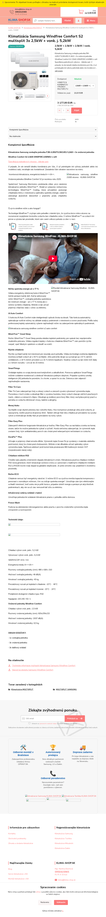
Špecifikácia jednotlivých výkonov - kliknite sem (28, 162)
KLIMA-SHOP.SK (14, 28)
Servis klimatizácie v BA (18, 874)
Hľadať (67, 20)
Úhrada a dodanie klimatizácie (20, 843)
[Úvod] (19, 20)
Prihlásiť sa (72, 718)
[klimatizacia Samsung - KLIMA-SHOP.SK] (43, 796)
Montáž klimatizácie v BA (18, 879)
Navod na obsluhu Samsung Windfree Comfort (32, 670)
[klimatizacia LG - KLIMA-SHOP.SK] (73, 803)
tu (62, 911)
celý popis (59, 71)
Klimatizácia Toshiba (63, 838)
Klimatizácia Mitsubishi (64, 843)
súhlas (38, 892)
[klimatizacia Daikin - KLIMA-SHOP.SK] (56, 803)
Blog (10, 869)
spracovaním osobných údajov (48, 724)
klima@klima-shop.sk (66, 880)
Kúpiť (76, 110)
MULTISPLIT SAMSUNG (66, 689)
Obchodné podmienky (17, 838)
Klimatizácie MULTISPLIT (33, 28)
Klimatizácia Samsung (64, 833)
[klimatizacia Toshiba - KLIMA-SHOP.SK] (79, 796)
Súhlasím (61, 902)
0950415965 (21, 12)
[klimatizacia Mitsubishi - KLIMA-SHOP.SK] (36, 803)
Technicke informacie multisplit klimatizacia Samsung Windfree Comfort (43, 665)
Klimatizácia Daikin (62, 848)
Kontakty (12, 833)
